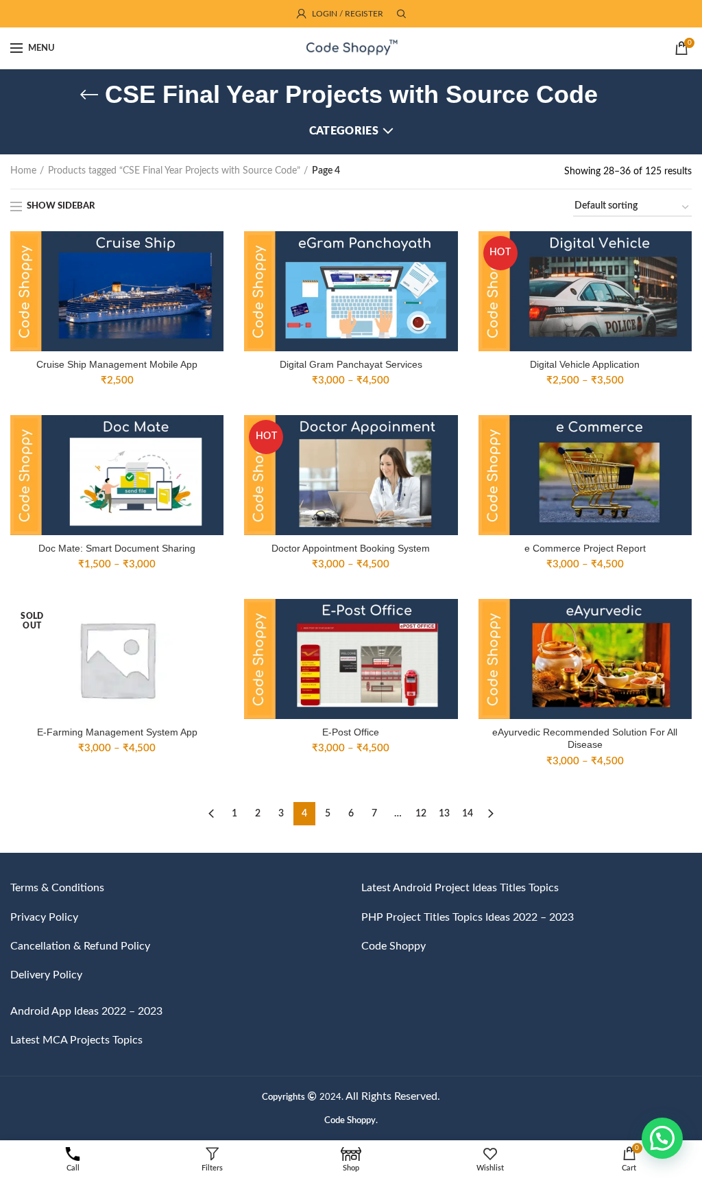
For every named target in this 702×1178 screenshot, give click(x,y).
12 (420, 813)
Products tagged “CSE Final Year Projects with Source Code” (174, 171)
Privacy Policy (44, 917)
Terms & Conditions (57, 887)
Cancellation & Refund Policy (80, 946)
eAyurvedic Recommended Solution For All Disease (584, 738)
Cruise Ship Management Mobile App (116, 364)
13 (444, 813)
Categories (343, 131)
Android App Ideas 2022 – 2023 (86, 1011)
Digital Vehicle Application (585, 364)
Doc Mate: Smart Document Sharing (116, 548)
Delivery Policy (46, 974)
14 (467, 813)
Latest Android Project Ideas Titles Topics (460, 887)
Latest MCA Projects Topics (76, 1040)
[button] (662, 1138)
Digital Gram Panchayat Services (351, 364)
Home (23, 171)
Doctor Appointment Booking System (350, 548)
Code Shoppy (393, 946)
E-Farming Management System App (117, 732)
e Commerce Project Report (585, 548)
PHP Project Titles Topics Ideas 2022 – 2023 (467, 917)
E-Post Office (350, 732)
